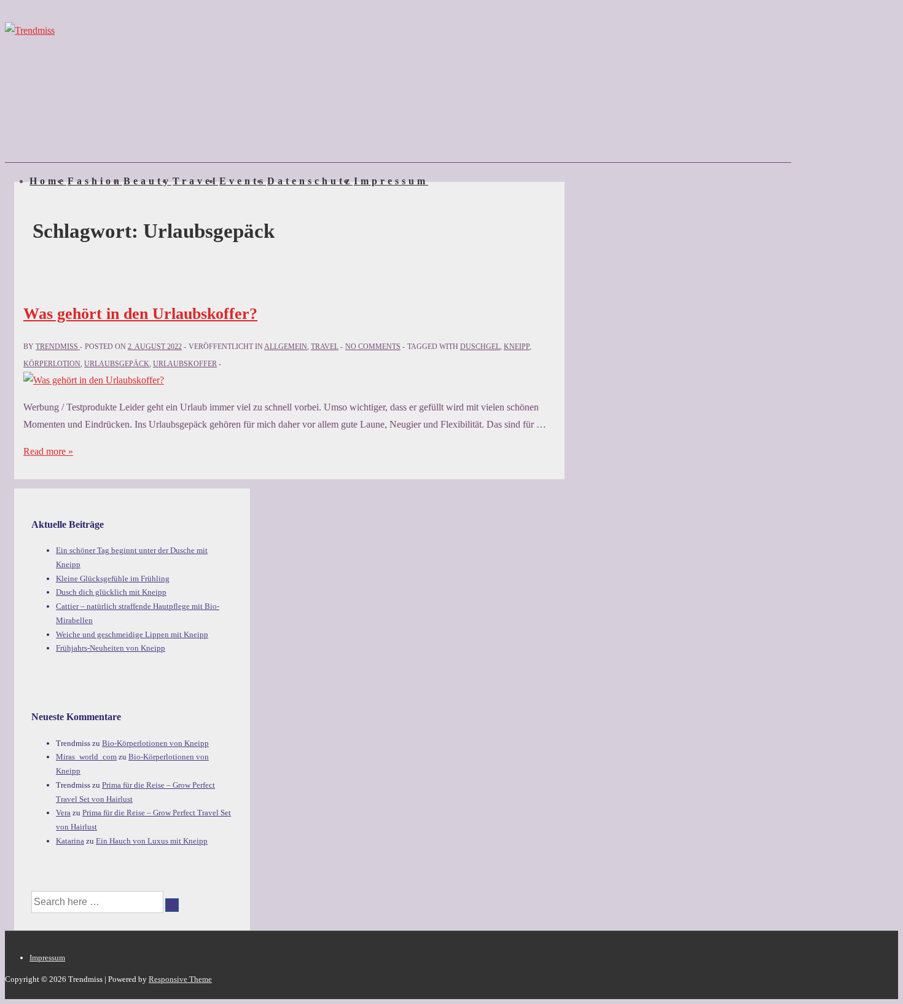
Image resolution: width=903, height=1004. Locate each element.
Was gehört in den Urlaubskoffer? (140, 314)
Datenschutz (310, 181)
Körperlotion (51, 363)
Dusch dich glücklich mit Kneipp (111, 592)
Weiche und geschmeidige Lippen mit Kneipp (132, 634)
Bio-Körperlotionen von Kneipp (155, 743)
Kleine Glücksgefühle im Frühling (113, 578)
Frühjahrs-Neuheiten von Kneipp (110, 648)
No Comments (373, 346)
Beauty (147, 181)
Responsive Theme (180, 979)
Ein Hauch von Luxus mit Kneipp (152, 840)
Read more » (48, 451)
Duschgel (480, 346)
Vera (63, 812)
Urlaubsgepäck (116, 363)
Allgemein (285, 346)
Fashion (95, 181)
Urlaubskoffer (185, 363)
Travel (195, 181)
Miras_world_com (86, 756)
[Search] (172, 905)
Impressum (391, 181)
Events (242, 181)
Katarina (70, 840)
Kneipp (517, 346)
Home (47, 181)
